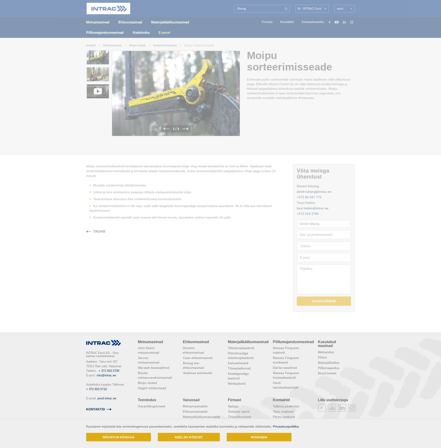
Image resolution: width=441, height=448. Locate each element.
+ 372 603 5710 (96, 389)
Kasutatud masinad (327, 344)
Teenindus (147, 400)
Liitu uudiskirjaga (333, 400)
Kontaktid (95, 409)
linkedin (342, 408)
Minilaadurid (237, 383)
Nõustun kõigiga (118, 437)
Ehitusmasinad (196, 342)
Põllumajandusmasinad (293, 342)
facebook (322, 408)
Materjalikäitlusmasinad (248, 342)
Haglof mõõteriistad (152, 388)
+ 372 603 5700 (109, 370)
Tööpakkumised (239, 417)
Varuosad (191, 400)
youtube (332, 408)
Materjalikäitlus (328, 362)
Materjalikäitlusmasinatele (201, 417)
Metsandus (326, 352)
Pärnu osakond (284, 417)
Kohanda (259, 437)
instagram (352, 408)
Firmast (234, 400)
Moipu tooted (147, 383)
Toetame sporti (238, 411)
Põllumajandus (328, 368)
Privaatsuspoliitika (286, 426)
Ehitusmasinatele (195, 411)
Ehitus (322, 357)
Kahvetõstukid (238, 363)
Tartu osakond (283, 411)
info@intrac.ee (106, 375)
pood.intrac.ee (106, 398)
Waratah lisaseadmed (153, 368)
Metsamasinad (150, 342)
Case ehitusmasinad (197, 358)
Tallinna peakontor (286, 406)
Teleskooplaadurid (241, 348)
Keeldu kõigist (189, 437)
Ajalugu (233, 406)
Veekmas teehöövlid (197, 373)
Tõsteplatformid (239, 368)
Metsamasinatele (195, 406)
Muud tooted (327, 373)
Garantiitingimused (151, 406)
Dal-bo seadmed (285, 368)
